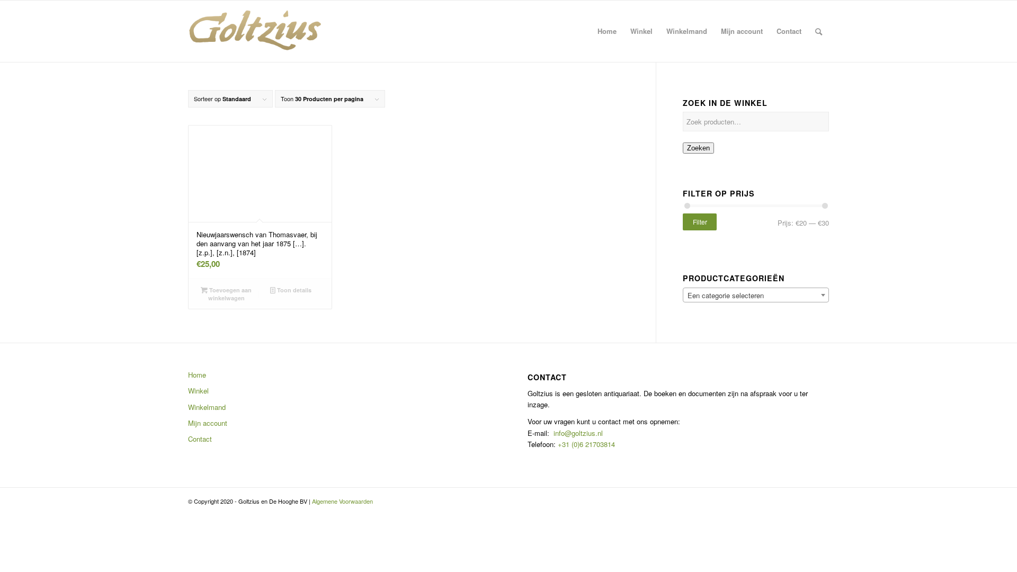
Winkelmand (207, 407)
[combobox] (756, 295)
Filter (700, 221)
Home (197, 375)
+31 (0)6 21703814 (585, 444)
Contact (200, 439)
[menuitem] (607, 31)
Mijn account (207, 423)
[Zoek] (818, 31)
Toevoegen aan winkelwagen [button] (230, 294)
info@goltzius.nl (578, 433)
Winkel (198, 391)
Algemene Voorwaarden (342, 501)
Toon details (293, 290)
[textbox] (755, 295)
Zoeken (698, 148)
